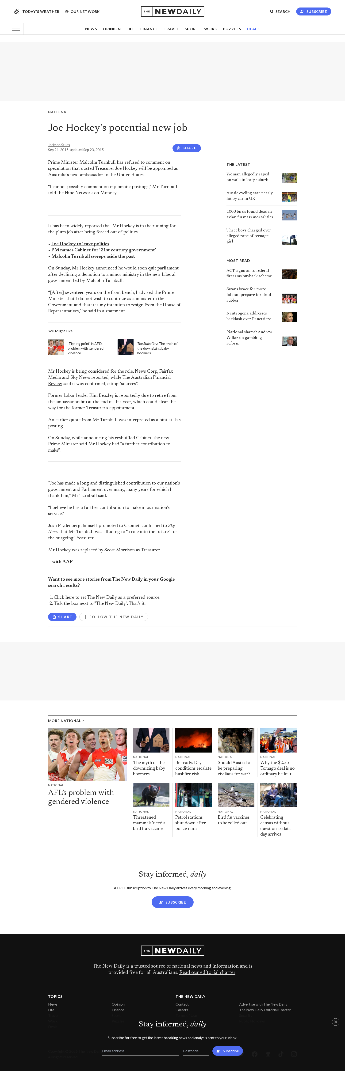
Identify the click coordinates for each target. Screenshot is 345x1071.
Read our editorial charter (207, 972)
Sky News (80, 377)
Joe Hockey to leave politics (80, 244)
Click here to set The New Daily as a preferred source (106, 597)
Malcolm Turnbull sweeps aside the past (93, 256)
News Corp (146, 371)
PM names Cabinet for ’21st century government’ (103, 250)
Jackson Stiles (59, 145)
